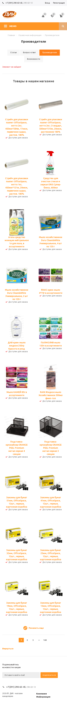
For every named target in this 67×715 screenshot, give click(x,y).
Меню (13, 26)
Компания (41, 694)
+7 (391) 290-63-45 (13, 3)
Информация (43, 697)
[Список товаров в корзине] (62, 17)
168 (45, 640)
